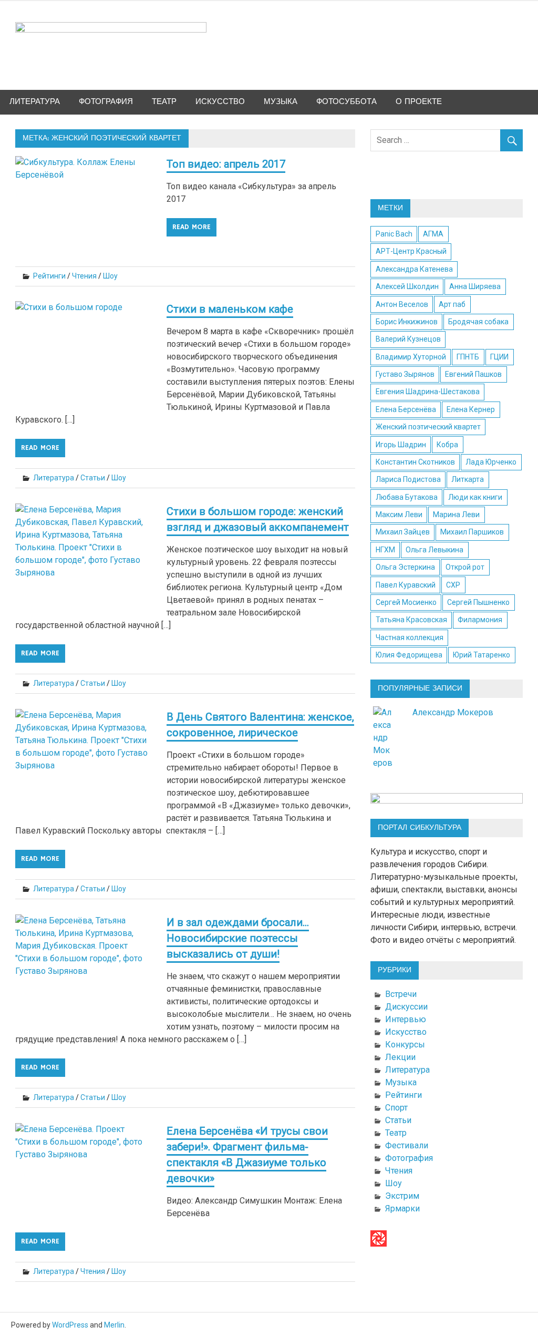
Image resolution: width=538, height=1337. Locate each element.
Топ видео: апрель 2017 (226, 164)
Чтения (84, 276)
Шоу (110, 276)
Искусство (220, 102)
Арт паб (452, 304)
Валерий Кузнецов (408, 339)
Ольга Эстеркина (405, 567)
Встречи (401, 994)
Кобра (447, 444)
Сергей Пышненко (478, 602)
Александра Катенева (414, 269)
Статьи (92, 478)
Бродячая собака (478, 321)
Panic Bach (394, 234)
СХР (453, 585)
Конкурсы (405, 1045)
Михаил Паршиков (472, 532)
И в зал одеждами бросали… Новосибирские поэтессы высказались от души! (238, 938)
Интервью (405, 1019)
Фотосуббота (346, 102)
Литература (34, 102)
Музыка (280, 102)
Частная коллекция (409, 637)
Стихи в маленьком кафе (230, 309)
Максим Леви (399, 514)
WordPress (70, 1325)
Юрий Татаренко (481, 655)
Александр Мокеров (452, 712)
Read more (191, 227)
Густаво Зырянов (405, 374)
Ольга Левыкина (434, 550)
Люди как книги (475, 497)
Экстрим (402, 1196)
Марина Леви (456, 514)
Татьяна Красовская (411, 619)
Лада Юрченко (490, 462)
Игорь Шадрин (401, 444)
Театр (164, 102)
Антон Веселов (402, 304)
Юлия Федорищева (409, 655)
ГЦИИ (499, 357)
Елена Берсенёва (406, 409)
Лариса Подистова (408, 479)
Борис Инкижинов (407, 321)
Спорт (396, 1108)
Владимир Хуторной (411, 357)
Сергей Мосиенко (406, 602)
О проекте (419, 102)
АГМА (433, 234)
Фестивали (406, 1145)
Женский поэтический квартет (428, 427)
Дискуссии (406, 1007)
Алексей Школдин (407, 286)
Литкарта (467, 479)
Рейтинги (49, 276)
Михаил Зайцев (403, 532)
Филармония (480, 619)
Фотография (106, 102)
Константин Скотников (415, 462)
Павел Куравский (406, 585)
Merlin (114, 1325)
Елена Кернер (471, 409)
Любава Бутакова (407, 497)
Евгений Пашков (473, 374)
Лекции (400, 1057)
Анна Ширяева (475, 286)
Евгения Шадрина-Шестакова (428, 391)
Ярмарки (402, 1208)
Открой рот (465, 567)
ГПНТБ (468, 357)
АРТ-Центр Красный (411, 251)
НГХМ (385, 550)
